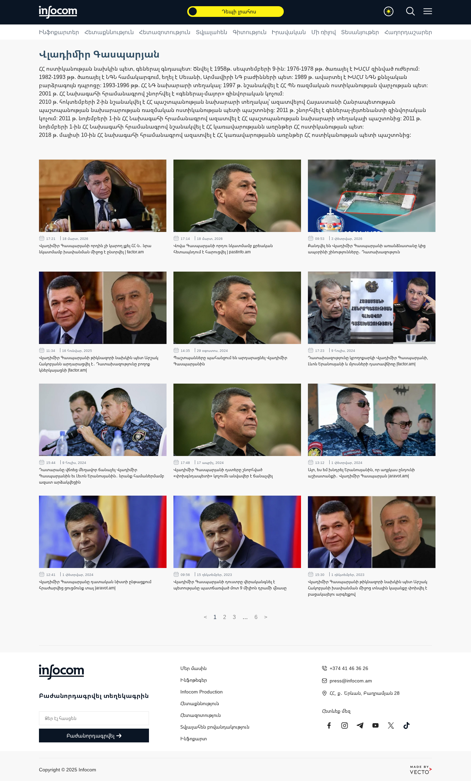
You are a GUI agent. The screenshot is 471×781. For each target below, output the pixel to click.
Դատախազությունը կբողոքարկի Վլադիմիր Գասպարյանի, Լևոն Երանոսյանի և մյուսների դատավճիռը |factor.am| (368, 361)
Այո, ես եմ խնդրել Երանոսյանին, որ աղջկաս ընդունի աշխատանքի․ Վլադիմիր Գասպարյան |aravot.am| (361, 473)
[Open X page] (391, 725)
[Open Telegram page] (360, 725)
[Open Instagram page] (344, 725)
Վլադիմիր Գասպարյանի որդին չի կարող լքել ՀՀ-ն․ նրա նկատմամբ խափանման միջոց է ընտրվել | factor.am (95, 249)
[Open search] (410, 11)
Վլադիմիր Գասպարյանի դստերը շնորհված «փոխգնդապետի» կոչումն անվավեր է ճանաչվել (223, 473)
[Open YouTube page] (375, 725)
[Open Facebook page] (329, 725)
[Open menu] (427, 11)
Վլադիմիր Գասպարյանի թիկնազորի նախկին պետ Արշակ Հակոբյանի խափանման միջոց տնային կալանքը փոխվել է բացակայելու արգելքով (367, 588)
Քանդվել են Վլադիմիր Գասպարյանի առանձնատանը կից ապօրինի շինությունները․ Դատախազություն (366, 249)
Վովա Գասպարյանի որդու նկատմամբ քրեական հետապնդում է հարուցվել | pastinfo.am (223, 249)
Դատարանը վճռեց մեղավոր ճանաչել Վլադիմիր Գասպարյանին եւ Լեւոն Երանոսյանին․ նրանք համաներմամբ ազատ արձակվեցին (101, 476)
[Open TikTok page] (406, 725)
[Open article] (103, 196)
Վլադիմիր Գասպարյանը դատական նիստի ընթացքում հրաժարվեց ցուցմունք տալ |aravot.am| (95, 585)
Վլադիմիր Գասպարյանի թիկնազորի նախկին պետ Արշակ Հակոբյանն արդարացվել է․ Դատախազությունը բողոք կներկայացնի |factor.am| (98, 364)
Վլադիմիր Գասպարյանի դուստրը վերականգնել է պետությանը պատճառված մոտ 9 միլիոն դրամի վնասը (230, 585)
